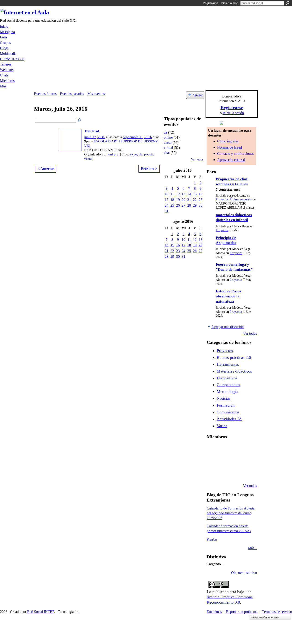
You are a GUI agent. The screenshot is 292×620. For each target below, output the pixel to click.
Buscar (287, 3)
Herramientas (228, 364)
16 (200, 194)
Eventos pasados (72, 94)
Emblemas (214, 612)
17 (166, 200)
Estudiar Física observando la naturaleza (228, 296)
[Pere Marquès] (223, 473)
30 (200, 205)
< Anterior (46, 169)
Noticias (223, 398)
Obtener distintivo (244, 573)
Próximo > (149, 169)
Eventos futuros (45, 94)
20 (183, 200)
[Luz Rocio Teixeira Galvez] (212, 473)
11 (172, 194)
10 (166, 194)
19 (178, 200)
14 (189, 194)
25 (172, 205)
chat (167, 153)
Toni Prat (91, 131)
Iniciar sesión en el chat (265, 617)
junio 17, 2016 (94, 137)
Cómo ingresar (227, 141)
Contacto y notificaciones (235, 153)
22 (195, 200)
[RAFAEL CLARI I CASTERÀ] (235, 448)
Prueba (212, 539)
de (140, 154)
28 (189, 205)
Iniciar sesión (229, 3)
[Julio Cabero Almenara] (235, 473)
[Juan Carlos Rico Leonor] (235, 461)
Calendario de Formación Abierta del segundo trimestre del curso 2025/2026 (231, 513)
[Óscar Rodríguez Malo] (247, 448)
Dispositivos (227, 378)
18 (172, 200)
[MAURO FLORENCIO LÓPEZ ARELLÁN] (212, 448)
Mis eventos (96, 94)
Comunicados (228, 412)
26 (178, 205)
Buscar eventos (80, 120)
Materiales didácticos (234, 371)
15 (195, 194)
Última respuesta (241, 199)
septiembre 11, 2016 (137, 137)
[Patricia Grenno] (247, 473)
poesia (148, 154)
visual (88, 158)
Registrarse (210, 3)
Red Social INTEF (40, 612)
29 (195, 205)
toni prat (113, 154)
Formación (226, 405)
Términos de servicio (277, 612)
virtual (168, 148)
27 (183, 205)
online (168, 137)
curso (168, 142)
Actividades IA (229, 419)
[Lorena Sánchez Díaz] (223, 461)
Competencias (228, 384)
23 (200, 200)
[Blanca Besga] (247, 461)
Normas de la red (229, 147)
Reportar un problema (242, 612)
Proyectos (222, 199)
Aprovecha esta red (231, 160)
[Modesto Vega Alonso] (212, 461)
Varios (222, 425)
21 (189, 200)
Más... (252, 548)
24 (166, 205)
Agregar (197, 95)
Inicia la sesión (233, 113)
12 (178, 194)
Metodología (227, 391)
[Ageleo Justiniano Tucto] (223, 448)
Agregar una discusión (227, 327)
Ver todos (197, 159)
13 (183, 194)
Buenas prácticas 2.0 (234, 357)
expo (133, 154)
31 (166, 211)
